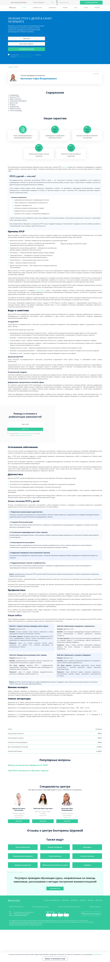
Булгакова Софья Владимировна (39, 78)
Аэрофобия (87, 865)
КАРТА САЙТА (98, 900)
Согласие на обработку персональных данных (69, 906)
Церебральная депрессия (23, 865)
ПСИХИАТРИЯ (65, 900)
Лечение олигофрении (55, 847)
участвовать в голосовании (20, 915)
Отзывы (65, 7)
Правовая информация (95, 906)
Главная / (11, 67)
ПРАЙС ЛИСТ (82, 900)
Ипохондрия (87, 847)
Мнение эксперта (15, 109)
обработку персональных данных (24, 56)
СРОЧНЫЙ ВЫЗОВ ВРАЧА (91, 2)
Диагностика (14, 103)
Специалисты (52, 7)
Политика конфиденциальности (40, 906)
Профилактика (14, 107)
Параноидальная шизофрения (23, 856)
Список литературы (16, 110)
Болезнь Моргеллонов (23, 847)
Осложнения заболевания (18, 101)
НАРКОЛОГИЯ (74, 900)
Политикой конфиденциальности (27, 55)
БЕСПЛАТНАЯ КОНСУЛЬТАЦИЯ (26, 49)
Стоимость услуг (37, 7)
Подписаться (25, 429)
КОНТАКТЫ (90, 900)
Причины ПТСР (14, 97)
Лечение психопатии (87, 856)
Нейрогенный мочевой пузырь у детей (55, 865)
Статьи (86, 7)
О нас (75, 7)
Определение (14, 95)
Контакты (97, 7)
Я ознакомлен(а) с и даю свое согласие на (25, 54)
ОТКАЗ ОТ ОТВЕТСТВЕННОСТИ (52, 900)
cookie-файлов (97, 954)
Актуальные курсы (55, 888)
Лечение (12, 105)
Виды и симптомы (15, 99)
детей (64, 167)
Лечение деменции (55, 856)
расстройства (40, 290)
